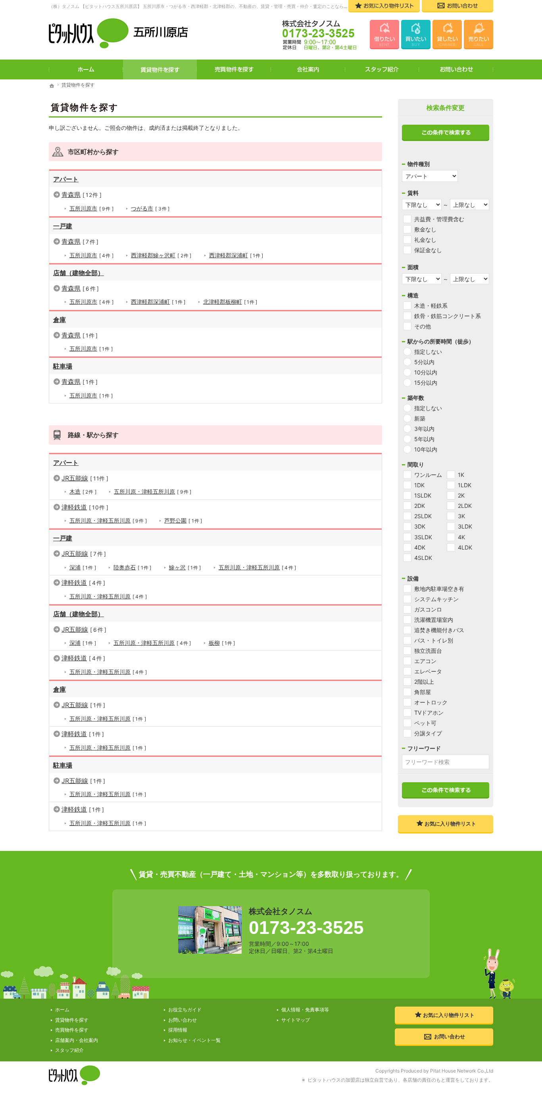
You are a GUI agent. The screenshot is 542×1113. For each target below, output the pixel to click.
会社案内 (308, 69)
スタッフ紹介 (382, 69)
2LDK (465, 505)
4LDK (465, 547)
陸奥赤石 (131, 567)
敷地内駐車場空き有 (439, 588)
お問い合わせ (456, 69)
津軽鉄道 (84, 507)
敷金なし (425, 229)
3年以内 (424, 428)
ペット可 (425, 722)
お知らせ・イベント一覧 (194, 1040)
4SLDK (423, 557)
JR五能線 (84, 478)
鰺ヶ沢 (184, 567)
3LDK (465, 526)
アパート (66, 179)
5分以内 (424, 362)
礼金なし (425, 239)
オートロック (431, 702)
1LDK (464, 485)
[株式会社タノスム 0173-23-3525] (314, 36)
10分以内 (425, 372)
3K (461, 516)
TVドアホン (429, 712)
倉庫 (59, 320)
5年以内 (424, 439)
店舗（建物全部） (78, 273)
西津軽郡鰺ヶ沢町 (160, 255)
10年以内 (425, 449)
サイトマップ (295, 1020)
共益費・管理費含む (439, 219)
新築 (419, 418)
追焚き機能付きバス (439, 630)
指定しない (428, 351)
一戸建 (62, 226)
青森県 (80, 195)
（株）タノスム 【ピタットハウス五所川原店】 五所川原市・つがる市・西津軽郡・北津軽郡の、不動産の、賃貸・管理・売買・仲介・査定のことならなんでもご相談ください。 (222, 6)
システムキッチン (436, 599)
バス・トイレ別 (433, 640)
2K (461, 495)
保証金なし (428, 250)
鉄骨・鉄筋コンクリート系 (447, 315)
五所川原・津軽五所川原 (151, 491)
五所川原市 (90, 208)
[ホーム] (52, 85)
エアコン (425, 661)
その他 (422, 326)
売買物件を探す (234, 69)
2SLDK (423, 516)
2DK (419, 505)
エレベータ (428, 671)
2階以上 (424, 681)
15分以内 (425, 382)
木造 (81, 491)
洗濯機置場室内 (433, 619)
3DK (419, 526)
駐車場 (62, 366)
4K (461, 537)
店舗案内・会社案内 (76, 1040)
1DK (419, 485)
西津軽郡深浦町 (235, 255)
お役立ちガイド (185, 1010)
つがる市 (149, 208)
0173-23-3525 (306, 927)
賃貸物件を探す (160, 69)
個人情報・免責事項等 (305, 1010)
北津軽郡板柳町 (229, 301)
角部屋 (422, 692)
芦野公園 (182, 520)
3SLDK (423, 537)
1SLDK (422, 495)
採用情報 (177, 1030)
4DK (419, 547)
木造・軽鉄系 (431, 305)
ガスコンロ (428, 609)
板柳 (221, 642)
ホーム (86, 69)
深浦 (81, 567)
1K (461, 474)
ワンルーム (428, 474)
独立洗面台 (428, 650)
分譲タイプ (428, 733)
